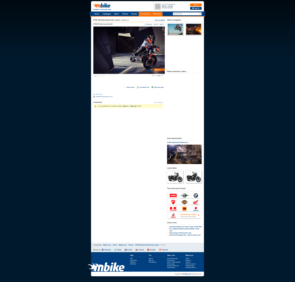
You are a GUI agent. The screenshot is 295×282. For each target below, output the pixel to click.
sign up (170, 6)
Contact (188, 262)
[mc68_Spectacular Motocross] (184, 155)
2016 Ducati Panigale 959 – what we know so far (185, 235)
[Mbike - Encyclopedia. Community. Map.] (106, 267)
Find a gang (171, 264)
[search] (200, 14)
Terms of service (191, 264)
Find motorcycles (172, 258)
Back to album (160, 20)
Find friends (170, 260)
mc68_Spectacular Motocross (177, 142)
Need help (133, 260)
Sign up (133, 106)
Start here (133, 264)
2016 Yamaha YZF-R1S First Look (180, 233)
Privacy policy (190, 265)
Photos (125, 14)
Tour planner (153, 262)
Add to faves (130, 87)
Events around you (173, 265)
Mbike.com (125, 20)
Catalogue (107, 14)
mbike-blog (99, 94)
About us (188, 260)
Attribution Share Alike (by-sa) (104, 96)
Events (134, 14)
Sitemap (132, 262)
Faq (131, 258)
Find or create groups (173, 262)
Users (115, 245)
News (116, 14)
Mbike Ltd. (188, 274)
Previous (149, 24)
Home (96, 14)
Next (161, 24)
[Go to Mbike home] (102, 5)
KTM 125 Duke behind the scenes (106, 20)
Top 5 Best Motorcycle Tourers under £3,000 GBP (185, 227)
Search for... (178, 14)
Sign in (164, 6)
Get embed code (144, 87)
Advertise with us (191, 267)
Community (145, 14)
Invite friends (171, 267)
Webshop (157, 14)
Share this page (159, 87)
